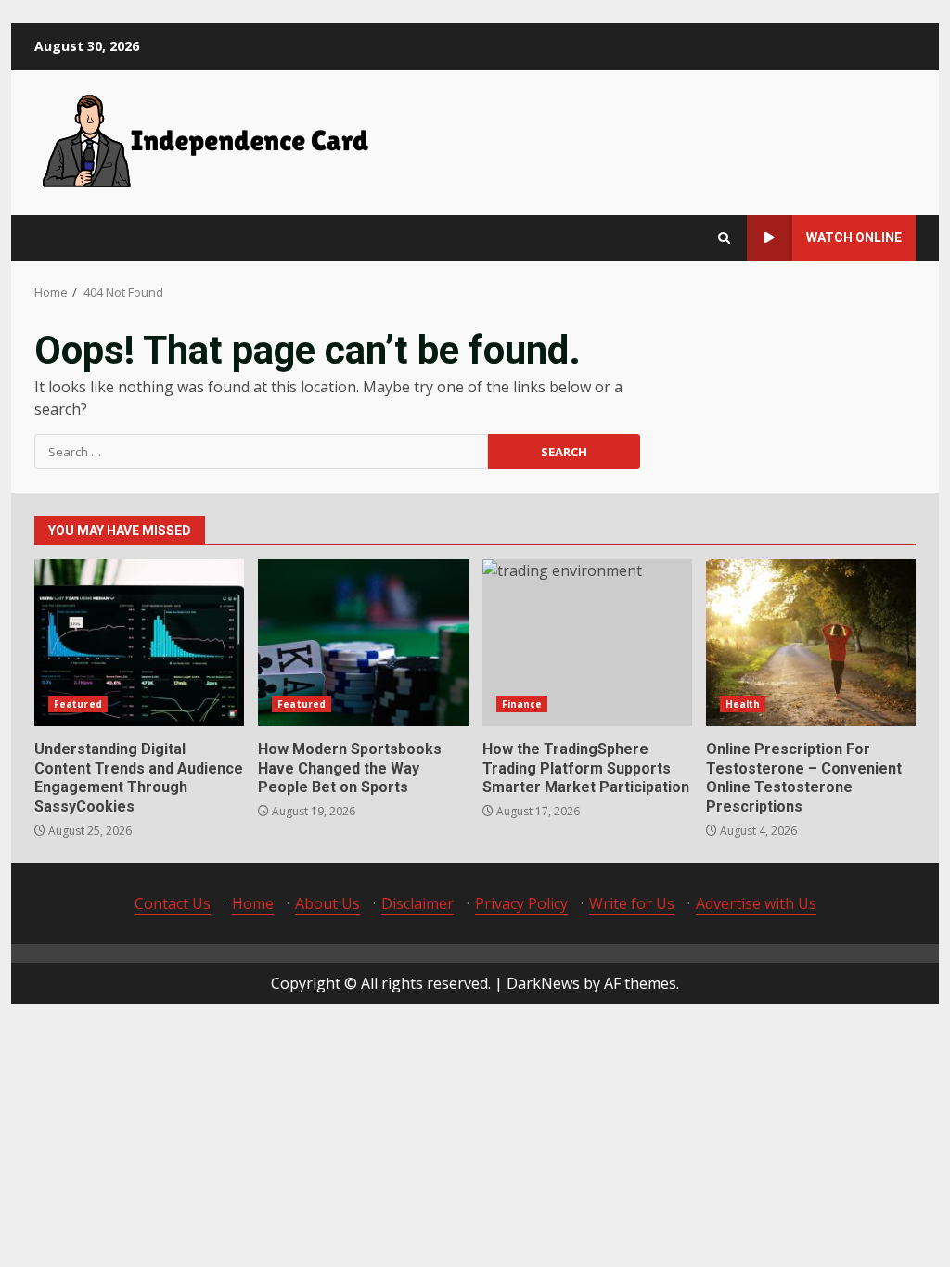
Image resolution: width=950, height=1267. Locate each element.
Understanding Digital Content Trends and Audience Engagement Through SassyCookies (139, 642)
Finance (522, 703)
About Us (327, 903)
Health (743, 703)
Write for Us (631, 903)
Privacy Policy (521, 903)
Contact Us (173, 903)
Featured (78, 703)
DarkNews (543, 983)
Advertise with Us (756, 903)
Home (253, 903)
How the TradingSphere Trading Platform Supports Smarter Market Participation (587, 642)
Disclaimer (417, 903)
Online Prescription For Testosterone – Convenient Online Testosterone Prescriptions (811, 642)
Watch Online (854, 237)
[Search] (724, 238)
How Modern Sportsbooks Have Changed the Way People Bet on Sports (363, 642)
